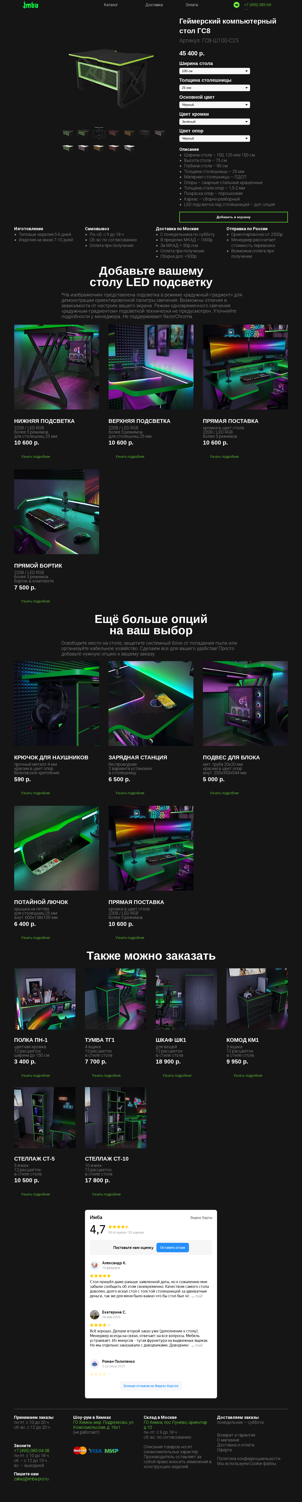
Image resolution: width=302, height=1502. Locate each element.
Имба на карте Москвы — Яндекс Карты (151, 1395)
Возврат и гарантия (236, 1434)
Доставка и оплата (235, 1444)
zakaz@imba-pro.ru (31, 1478)
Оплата (192, 5)
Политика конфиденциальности (248, 1458)
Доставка (154, 5)
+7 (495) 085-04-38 (31, 1450)
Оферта (224, 1449)
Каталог (111, 5)
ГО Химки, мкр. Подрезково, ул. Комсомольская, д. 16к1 (103, 1425)
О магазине (228, 1439)
